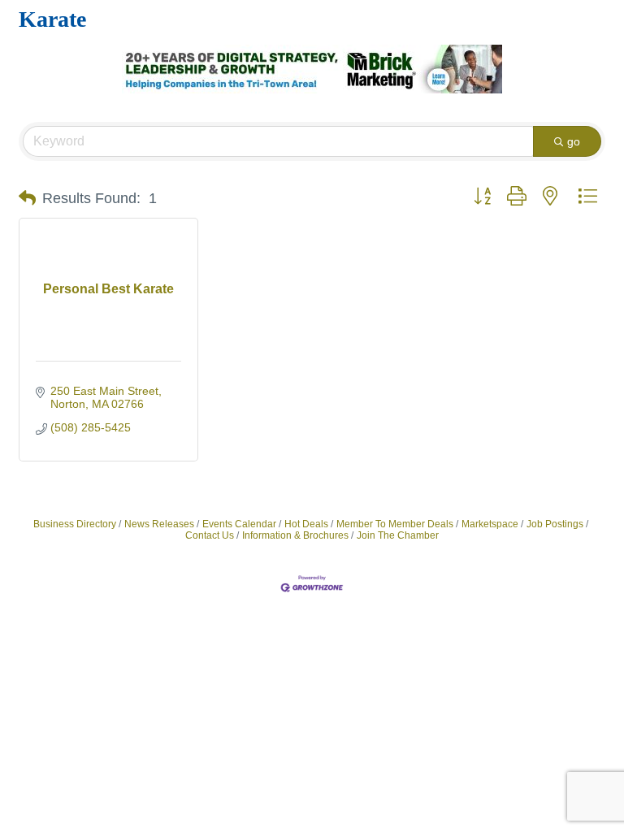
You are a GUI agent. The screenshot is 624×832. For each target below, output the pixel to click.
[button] (27, 198)
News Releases (159, 524)
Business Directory (74, 524)
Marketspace (490, 524)
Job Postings (554, 524)
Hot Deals (306, 524)
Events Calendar (239, 524)
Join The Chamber (398, 535)
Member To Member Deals (394, 524)
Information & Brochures (295, 535)
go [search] (573, 141)
